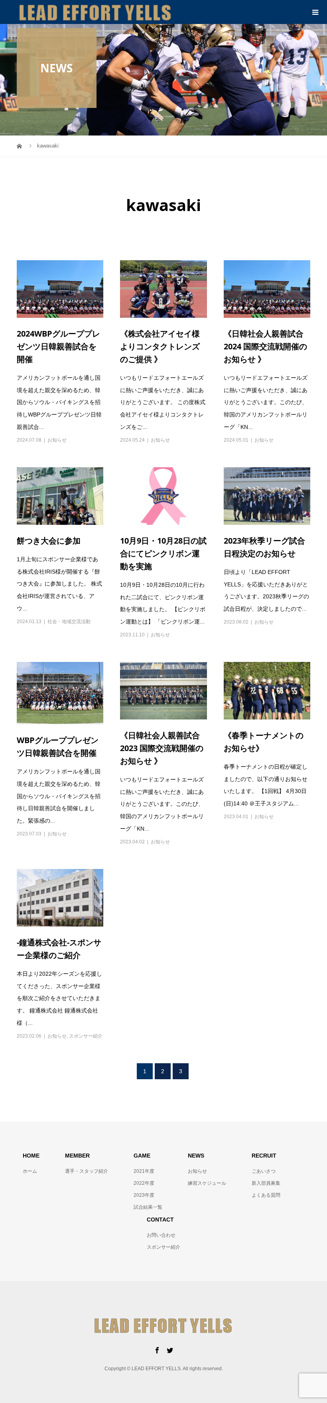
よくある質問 (266, 1195)
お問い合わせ (161, 1235)
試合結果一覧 (148, 1207)
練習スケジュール (207, 1183)
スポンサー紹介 (85, 1036)
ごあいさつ (264, 1171)
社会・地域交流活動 (69, 621)
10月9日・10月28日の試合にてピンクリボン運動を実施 (163, 553)
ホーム (30, 1171)
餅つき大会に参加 (49, 540)
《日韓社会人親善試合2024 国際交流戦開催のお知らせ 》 (265, 346)
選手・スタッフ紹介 (86, 1171)
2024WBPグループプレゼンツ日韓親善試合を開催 (58, 346)
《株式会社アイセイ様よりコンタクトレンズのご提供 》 (160, 346)
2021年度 (144, 1171)
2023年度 (144, 1195)
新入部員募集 (266, 1183)
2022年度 (144, 1183)
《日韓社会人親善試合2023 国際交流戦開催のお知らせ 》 (161, 748)
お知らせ (57, 440)
